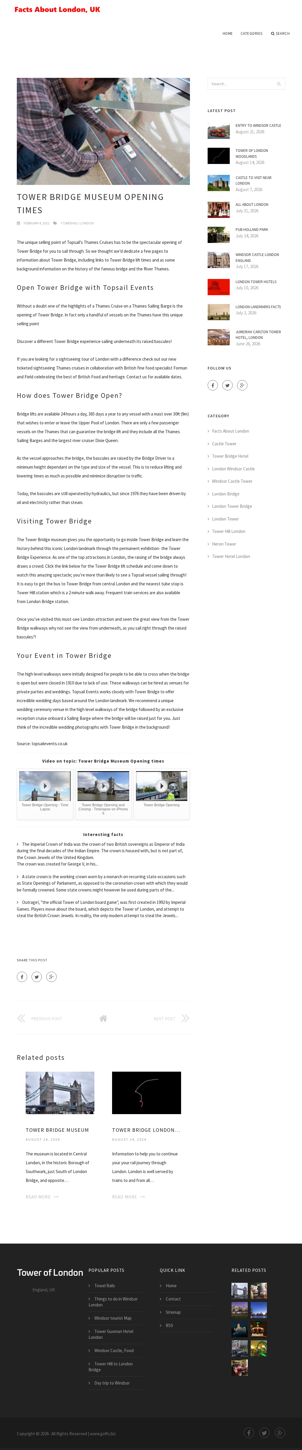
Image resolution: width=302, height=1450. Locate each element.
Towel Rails (104, 1285)
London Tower (225, 519)
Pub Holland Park (252, 229)
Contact (173, 1299)
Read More (38, 1197)
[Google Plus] (51, 977)
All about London (252, 204)
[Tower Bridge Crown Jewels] (240, 1348)
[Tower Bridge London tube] (146, 1092)
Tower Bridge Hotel (230, 456)
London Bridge (225, 494)
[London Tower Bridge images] (259, 1310)
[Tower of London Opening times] (240, 1329)
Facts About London (230, 431)
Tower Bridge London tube (146, 1129)
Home (228, 33)
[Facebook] (22, 977)
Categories (251, 33)
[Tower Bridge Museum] (60, 1092)
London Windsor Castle (233, 469)
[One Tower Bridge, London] (240, 1310)
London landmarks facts (258, 306)
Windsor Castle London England (257, 257)
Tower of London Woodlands (252, 153)
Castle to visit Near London (254, 180)
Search (283, 33)
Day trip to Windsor (112, 1383)
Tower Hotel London (231, 556)
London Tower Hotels (256, 281)
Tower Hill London (77, 223)
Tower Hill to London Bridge (110, 1366)
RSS (169, 1325)
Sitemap (173, 1312)
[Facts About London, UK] (151, 9)
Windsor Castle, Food (114, 1350)
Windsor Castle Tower (232, 481)
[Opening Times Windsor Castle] (240, 1367)
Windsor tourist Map (113, 1318)
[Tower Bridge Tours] (259, 1348)
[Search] (279, 84)
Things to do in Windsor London (113, 1302)
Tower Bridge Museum (57, 1129)
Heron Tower (224, 544)
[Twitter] (37, 977)
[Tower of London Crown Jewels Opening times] (259, 1329)
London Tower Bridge (232, 506)
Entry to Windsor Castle (258, 125)
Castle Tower (224, 443)
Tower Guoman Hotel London (110, 1334)
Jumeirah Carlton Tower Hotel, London (258, 334)
